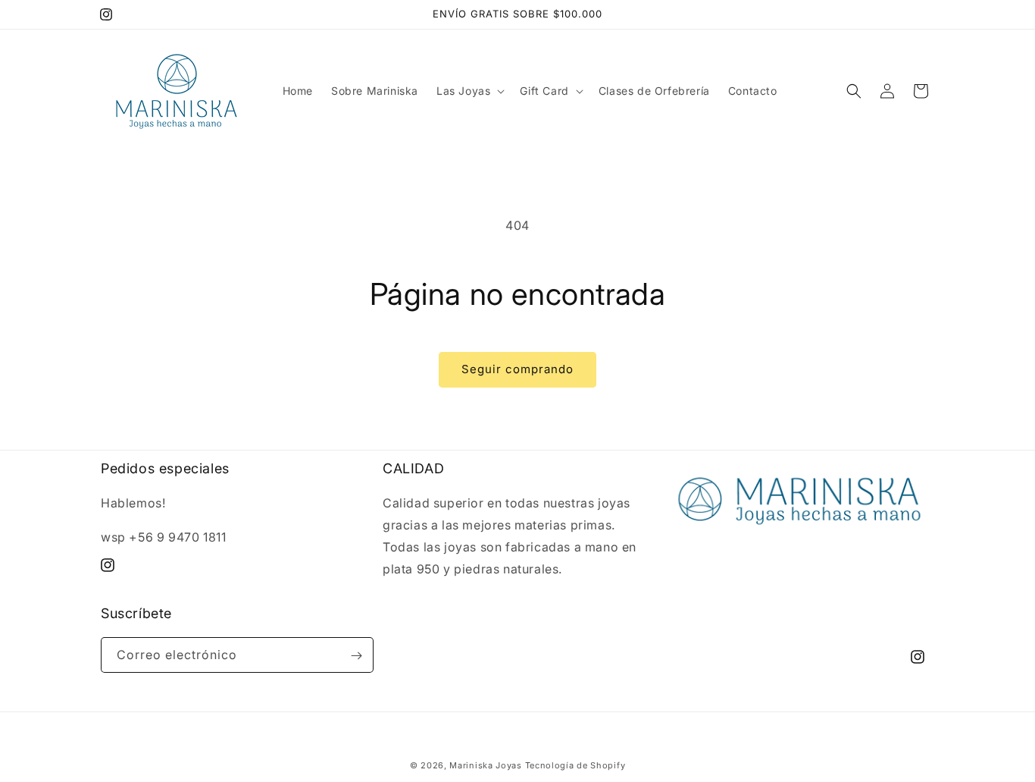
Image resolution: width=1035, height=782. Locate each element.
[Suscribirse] (356, 656)
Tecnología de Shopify (575, 765)
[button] (469, 91)
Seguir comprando (517, 369)
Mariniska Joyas (485, 765)
